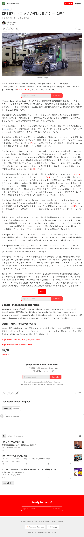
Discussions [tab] (18, 436)
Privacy (41, 521)
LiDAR (77, 174)
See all (6, 483)
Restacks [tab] (16, 409)
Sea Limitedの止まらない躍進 (14, 456)
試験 (32, 143)
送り (48, 177)
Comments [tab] (7, 409)
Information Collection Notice (41, 384)
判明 (74, 206)
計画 (33, 169)
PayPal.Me (6, 354)
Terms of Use (52, 382)
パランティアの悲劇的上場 (13, 442)
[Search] (80, 436)
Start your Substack (36, 527)
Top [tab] (4, 436)
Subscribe (68, 3)
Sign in (78, 3)
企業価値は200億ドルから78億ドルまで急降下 (19, 445)
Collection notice (57, 521)
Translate (6, 9)
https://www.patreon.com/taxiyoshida (17, 344)
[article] (42, 446)
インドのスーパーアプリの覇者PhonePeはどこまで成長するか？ (29, 469)
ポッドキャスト (23, 89)
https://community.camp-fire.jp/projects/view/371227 (23, 339)
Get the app (52, 527)
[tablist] (11, 408)
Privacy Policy (58, 384)
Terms (47, 521)
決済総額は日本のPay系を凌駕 (13, 472)
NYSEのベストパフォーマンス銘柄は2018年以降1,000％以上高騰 (26, 459)
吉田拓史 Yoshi (11, 22)
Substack (31, 532)
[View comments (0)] (11, 29)
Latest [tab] (10, 436)
